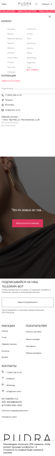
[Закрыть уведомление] (53, 442)
